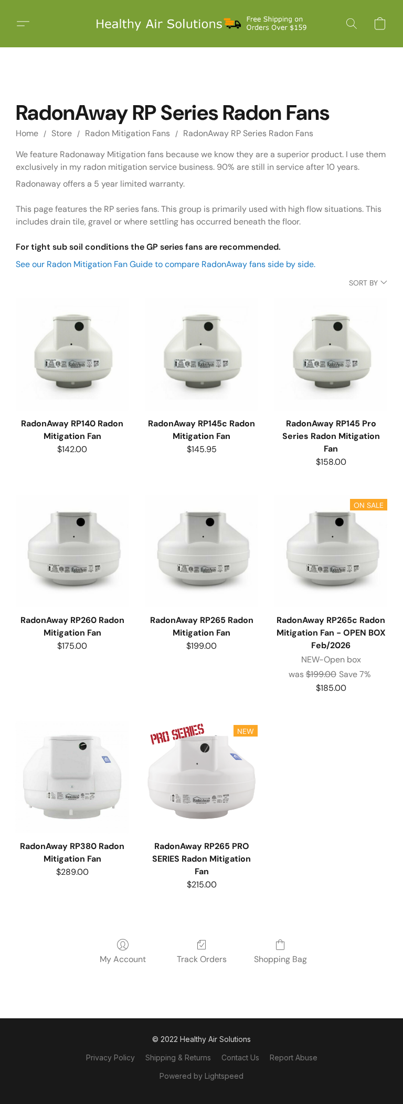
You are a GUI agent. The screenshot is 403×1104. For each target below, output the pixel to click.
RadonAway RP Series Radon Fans (248, 133)
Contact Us (240, 1057)
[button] (201, 23)
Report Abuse (293, 1057)
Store (61, 133)
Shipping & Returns (178, 1057)
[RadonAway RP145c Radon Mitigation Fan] (201, 354)
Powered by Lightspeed (201, 1075)
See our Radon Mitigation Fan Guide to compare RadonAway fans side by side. (165, 264)
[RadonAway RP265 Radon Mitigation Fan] (201, 551)
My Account (123, 959)
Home (27, 133)
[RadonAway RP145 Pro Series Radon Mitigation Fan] (330, 354)
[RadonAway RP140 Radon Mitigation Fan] (72, 354)
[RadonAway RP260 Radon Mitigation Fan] (72, 551)
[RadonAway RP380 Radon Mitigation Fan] (72, 777)
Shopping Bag (280, 959)
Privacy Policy (110, 1057)
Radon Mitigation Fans (127, 133)
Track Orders (202, 959)
